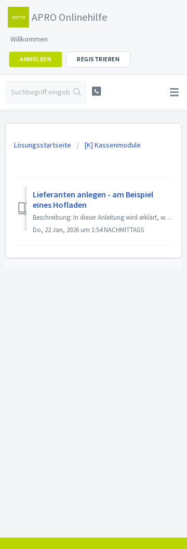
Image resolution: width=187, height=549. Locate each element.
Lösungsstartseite (43, 145)
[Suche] (77, 92)
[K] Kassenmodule (113, 145)
